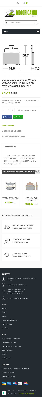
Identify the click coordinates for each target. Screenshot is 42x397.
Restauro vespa (7, 324)
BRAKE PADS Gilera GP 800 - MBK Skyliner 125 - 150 (10, 198)
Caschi (4, 316)
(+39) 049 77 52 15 (19, 290)
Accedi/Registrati (18, 3)
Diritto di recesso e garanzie (11, 338)
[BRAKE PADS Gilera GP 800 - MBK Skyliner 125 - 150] (10, 186)
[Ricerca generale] (35, 23)
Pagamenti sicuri (7, 350)
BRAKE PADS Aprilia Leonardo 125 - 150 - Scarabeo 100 (31, 199)
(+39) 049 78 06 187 (16, 293)
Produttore (5, 328)
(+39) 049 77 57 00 (19, 291)
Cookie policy (6, 358)
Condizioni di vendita (9, 342)
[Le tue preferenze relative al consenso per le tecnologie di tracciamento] (4, 393)
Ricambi (4, 312)
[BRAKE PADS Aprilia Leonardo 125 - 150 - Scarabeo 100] (31, 186)
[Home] (21, 13)
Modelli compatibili (12, 131)
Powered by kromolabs (26, 394)
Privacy (4, 354)
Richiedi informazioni (13, 136)
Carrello (24, 3)
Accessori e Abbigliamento (10, 320)
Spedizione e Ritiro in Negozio (11, 346)
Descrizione (8, 125)
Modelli (4, 308)
